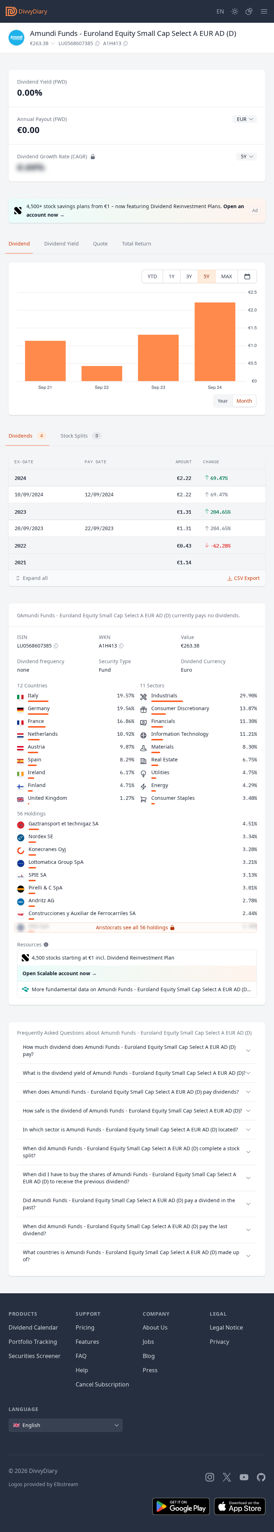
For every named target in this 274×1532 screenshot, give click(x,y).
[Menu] (264, 11)
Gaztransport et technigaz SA (63, 823)
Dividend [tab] (19, 243)
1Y (171, 276)
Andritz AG (41, 900)
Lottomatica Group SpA (56, 862)
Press (150, 1370)
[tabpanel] (137, 339)
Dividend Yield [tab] (61, 243)
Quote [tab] (100, 243)
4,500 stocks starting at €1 (103, 957)
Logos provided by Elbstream (43, 1484)
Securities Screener (35, 1356)
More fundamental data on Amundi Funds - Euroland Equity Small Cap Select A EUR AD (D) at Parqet (141, 989)
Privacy (219, 1342)
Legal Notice (226, 1327)
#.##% (31, 167)
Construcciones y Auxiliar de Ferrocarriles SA (82, 913)
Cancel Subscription (102, 1384)
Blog (149, 1356)
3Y (189, 276)
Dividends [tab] (26, 435)
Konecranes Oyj (47, 849)
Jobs (148, 1342)
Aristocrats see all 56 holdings (132, 927)
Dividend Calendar (33, 1327)
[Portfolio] (249, 11)
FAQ (81, 1356)
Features (87, 1342)
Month (244, 400)
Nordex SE (41, 836)
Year (223, 400)
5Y (206, 276)
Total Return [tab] (136, 243)
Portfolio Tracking (33, 1342)
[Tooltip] (45, 944)
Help (82, 1370)
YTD (152, 276)
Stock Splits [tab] (79, 435)
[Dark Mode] (234, 11)
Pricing (85, 1327)
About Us (155, 1327)
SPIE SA (37, 874)
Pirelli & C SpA (45, 887)
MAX (226, 276)
